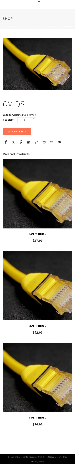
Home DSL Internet (52, 26)
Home (6, 26)
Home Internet (31, 26)
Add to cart (19, 131)
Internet (16, 26)
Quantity (8, 120)
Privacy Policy (37, 461)
